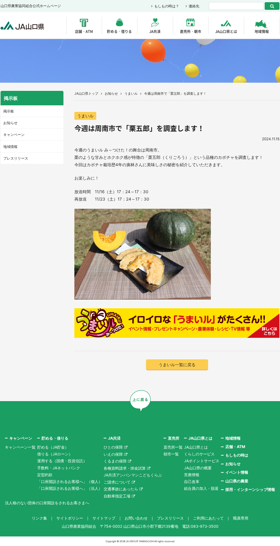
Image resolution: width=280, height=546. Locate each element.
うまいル (131, 93)
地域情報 (262, 31)
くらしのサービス (199, 454)
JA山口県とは (226, 31)
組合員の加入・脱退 (201, 488)
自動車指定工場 (117, 496)
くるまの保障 (115, 461)
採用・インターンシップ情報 (250, 489)
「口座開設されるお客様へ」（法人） (69, 488)
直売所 (173, 438)
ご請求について (117, 482)
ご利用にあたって (208, 518)
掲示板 (8, 111)
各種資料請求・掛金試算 (125, 468)
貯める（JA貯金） (53, 447)
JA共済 (155, 31)
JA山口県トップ (86, 93)
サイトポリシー (69, 518)
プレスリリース (15, 158)
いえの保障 (113, 454)
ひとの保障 (113, 447)
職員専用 (240, 518)
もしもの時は (236, 455)
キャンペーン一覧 (20, 447)
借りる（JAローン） (54, 454)
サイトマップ (103, 518)
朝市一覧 (171, 454)
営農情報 (191, 474)
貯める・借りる (119, 31)
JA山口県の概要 (198, 468)
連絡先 (194, 6)
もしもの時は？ (166, 6)
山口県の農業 (236, 481)
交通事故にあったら (121, 489)
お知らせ (111, 93)
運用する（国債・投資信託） (62, 460)
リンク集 (39, 518)
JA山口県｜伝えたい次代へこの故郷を (22, 25)
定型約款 (44, 474)
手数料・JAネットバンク (58, 468)
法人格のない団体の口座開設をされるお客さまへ (47, 502)
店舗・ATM (84, 31)
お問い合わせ (136, 518)
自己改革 (191, 481)
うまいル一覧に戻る (177, 365)
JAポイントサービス (201, 460)
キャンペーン (14, 134)
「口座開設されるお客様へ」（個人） (69, 481)
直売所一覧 (173, 447)
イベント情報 (236, 472)
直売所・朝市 (190, 31)
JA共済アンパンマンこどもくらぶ (133, 475)
